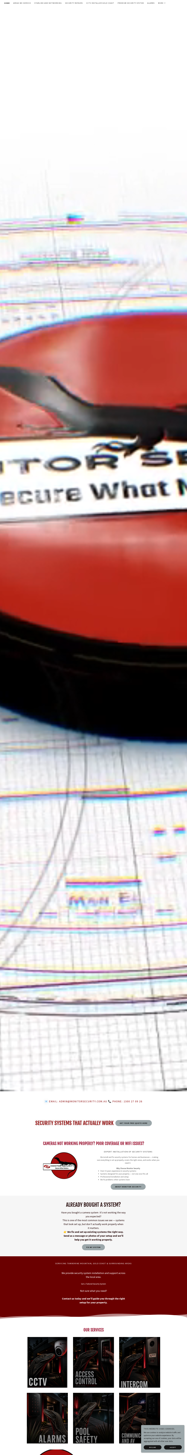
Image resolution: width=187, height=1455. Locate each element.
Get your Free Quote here (134, 1123)
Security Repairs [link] (74, 3)
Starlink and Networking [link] (48, 3)
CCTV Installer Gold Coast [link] (100, 3)
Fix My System (93, 1247)
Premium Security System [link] (131, 3)
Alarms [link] (151, 3)
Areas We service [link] (22, 3)
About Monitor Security (128, 1187)
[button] (162, 3)
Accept (173, 1447)
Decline (152, 1447)
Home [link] (7, 3)
